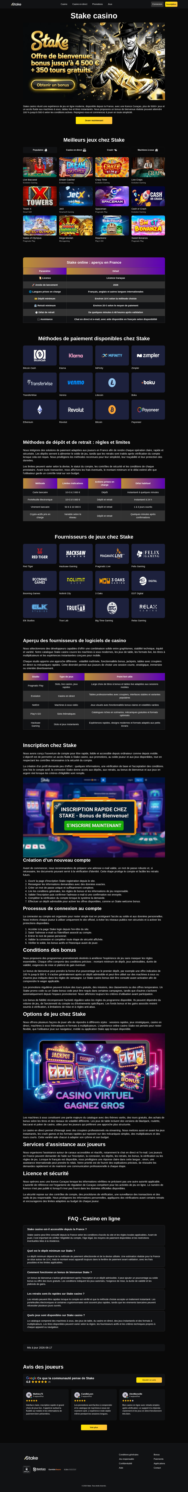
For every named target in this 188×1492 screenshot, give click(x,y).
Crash (110, 150)
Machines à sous (146, 150)
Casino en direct (74, 150)
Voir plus (94, 1427)
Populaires (38, 150)
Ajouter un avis (149, 1380)
